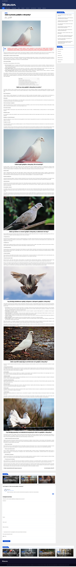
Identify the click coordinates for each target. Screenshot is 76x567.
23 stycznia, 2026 (6, 555)
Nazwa (4, 517)
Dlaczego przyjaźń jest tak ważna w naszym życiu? (45, 480)
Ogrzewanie (14, 8)
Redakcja (44, 8)
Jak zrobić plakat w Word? (48, 468)
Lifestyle (27, 8)
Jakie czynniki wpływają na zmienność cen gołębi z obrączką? (27, 83)
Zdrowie (39, 8)
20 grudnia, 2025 (60, 555)
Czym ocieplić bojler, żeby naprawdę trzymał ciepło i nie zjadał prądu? (64, 553)
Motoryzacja (33, 8)
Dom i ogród (8, 8)
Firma (19, 8)
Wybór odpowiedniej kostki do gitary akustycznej (13, 468)
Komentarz (4, 500)
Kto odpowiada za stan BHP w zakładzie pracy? (28, 480)
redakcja (11, 17)
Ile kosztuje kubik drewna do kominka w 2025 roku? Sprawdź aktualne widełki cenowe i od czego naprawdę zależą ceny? (65, 42)
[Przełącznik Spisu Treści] (38, 79)
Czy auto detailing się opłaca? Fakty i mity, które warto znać (10, 553)
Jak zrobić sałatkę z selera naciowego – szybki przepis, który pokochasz (9, 480)
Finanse (23, 8)
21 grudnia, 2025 (24, 555)
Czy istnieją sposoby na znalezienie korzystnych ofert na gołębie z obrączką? (29, 84)
